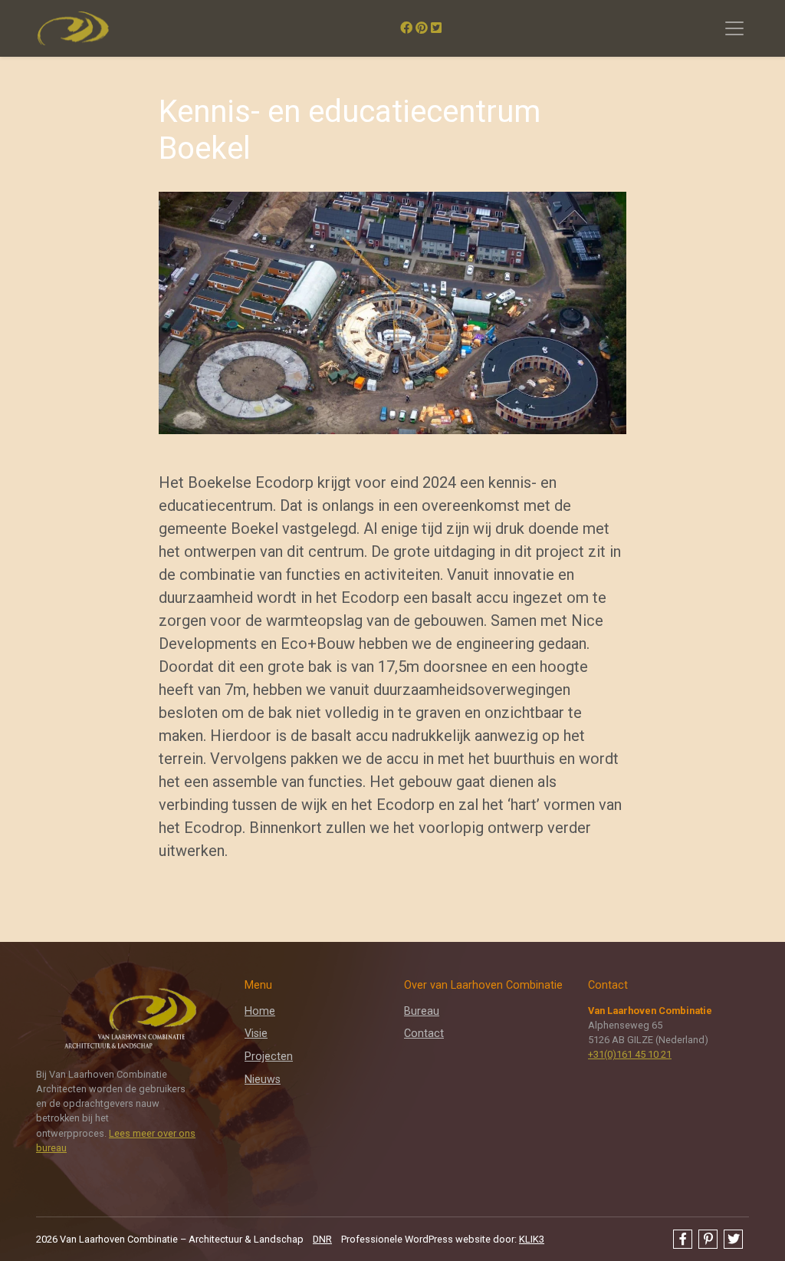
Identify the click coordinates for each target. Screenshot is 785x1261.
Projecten (269, 1056)
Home (260, 1011)
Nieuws (263, 1079)
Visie (256, 1033)
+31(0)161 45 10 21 (630, 1054)
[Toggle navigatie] (734, 28)
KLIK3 (531, 1239)
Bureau (421, 1011)
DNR (322, 1239)
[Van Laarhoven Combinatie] (73, 28)
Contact (424, 1033)
